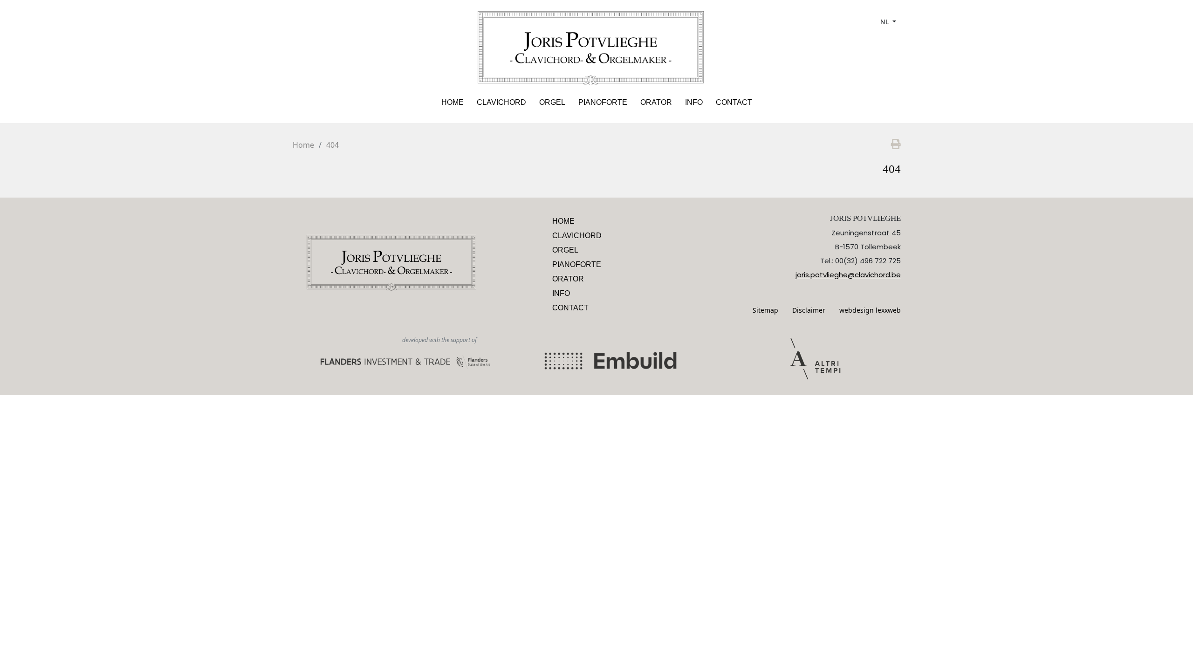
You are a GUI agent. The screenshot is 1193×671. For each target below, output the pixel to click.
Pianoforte (602, 102)
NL (885, 21)
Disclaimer (808, 310)
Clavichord (501, 102)
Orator (656, 102)
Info (694, 102)
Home (452, 102)
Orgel (552, 102)
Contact (734, 102)
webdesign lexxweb (870, 310)
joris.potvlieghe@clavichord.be (848, 275)
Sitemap (765, 310)
